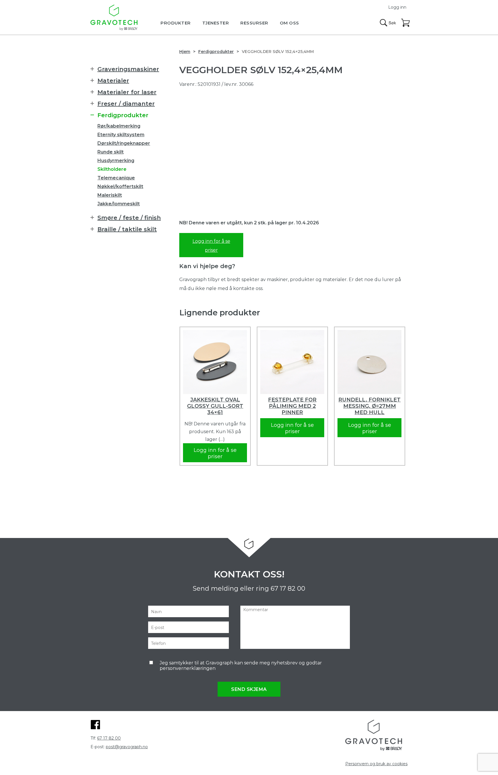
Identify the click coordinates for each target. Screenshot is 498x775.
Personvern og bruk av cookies (376, 763)
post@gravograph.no (127, 746)
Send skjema (249, 689)
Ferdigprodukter (216, 51)
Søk (388, 22)
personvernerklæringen (188, 668)
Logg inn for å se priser (211, 245)
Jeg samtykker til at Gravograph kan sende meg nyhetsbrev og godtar (241, 665)
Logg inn (397, 7)
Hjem (184, 51)
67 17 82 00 (288, 588)
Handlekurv (405, 23)
